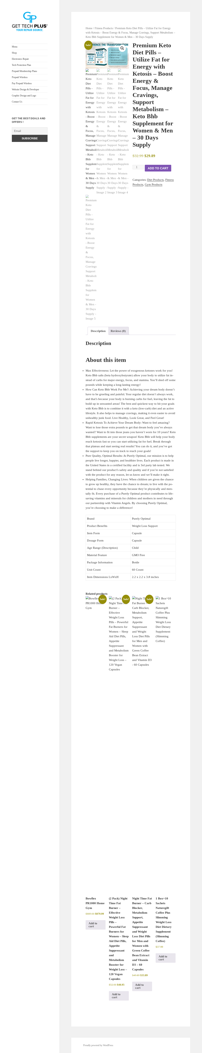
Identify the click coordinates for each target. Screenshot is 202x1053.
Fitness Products (104, 28)
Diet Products (155, 179)
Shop (14, 52)
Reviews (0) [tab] (118, 331)
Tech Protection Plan (21, 65)
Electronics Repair (20, 59)
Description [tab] (98, 331)
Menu (14, 46)
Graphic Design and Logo (24, 95)
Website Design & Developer (25, 89)
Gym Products (153, 184)
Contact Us (17, 101)
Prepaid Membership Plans (24, 71)
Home (89, 28)
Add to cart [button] (93, 925)
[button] (122, 48)
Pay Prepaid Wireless (22, 83)
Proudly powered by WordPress (98, 1045)
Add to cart (158, 168)
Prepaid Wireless (20, 77)
